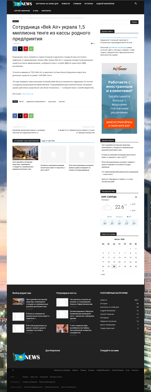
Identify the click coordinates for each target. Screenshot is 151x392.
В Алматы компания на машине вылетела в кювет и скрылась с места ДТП (53, 167)
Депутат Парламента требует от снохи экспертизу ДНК (117, 180)
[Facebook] (15, 48)
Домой (15, 18)
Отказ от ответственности (68, 387)
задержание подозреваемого (36, 101)
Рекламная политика (56, 377)
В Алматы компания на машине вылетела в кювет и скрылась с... (37, 316)
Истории (88, 3)
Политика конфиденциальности (33, 387)
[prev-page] (14, 174)
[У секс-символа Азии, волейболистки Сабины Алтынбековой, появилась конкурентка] (62, 328)
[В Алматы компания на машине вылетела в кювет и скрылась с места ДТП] (53, 154)
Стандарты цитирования (30, 382)
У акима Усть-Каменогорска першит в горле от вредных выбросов (76, 131)
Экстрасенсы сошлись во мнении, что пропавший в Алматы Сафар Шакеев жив (81, 301)
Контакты (46, 11)
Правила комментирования (47, 382)
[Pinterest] (25, 48)
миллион (62, 101)
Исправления (44, 377)
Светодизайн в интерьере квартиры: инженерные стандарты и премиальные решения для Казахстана (117, 147)
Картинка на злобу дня (47, 3)
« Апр (102, 274)
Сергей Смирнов (22, 11)
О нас (35, 11)
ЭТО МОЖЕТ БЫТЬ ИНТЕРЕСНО (26, 141)
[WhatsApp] (31, 48)
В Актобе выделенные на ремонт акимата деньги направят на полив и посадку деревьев (81, 167)
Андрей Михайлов (105, 3)
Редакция (25, 377)
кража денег (52, 101)
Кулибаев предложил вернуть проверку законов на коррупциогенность (29, 131)
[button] (135, 4)
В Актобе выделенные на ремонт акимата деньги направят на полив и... (36, 328)
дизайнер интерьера (118, 47)
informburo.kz (28, 94)
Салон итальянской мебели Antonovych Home (118, 37)
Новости (66, 3)
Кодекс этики (34, 377)
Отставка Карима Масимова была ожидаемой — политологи (120, 173)
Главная (77, 3)
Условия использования (52, 387)
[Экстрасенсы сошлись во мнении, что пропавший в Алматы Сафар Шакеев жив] (62, 302)
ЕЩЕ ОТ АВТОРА (48, 141)
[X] (20, 48)
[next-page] (17, 174)
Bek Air (21, 101)
